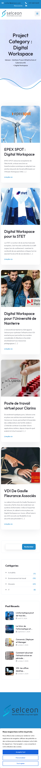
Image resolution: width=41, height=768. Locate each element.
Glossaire (11, 584)
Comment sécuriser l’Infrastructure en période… (24, 655)
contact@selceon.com (12, 3)
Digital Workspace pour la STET (19, 234)
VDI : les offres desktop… (22, 669)
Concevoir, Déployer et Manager (25, 640)
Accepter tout (20, 752)
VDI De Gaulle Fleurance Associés (20, 493)
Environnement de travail (17, 578)
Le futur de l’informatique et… (24, 627)
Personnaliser (20, 758)
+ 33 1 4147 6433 (33, 3)
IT (8, 590)
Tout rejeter (21, 763)
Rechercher (28, 547)
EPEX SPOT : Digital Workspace (19, 152)
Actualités (11, 573)
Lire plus (7, 177)
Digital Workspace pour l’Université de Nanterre (20, 318)
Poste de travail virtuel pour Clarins (20, 405)
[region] (20, 748)
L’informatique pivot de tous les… (25, 614)
